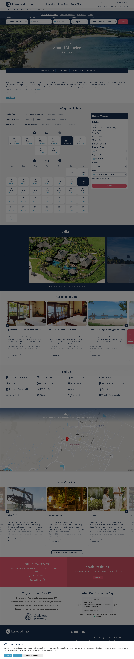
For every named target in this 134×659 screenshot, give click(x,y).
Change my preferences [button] (33, 655)
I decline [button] (17, 655)
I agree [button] (8, 655)
